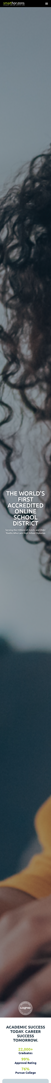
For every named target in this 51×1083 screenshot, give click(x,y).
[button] (46, 3)
